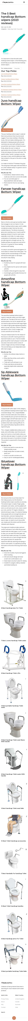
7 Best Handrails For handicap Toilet (13, 873)
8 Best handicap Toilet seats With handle (13, 775)
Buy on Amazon (7, 130)
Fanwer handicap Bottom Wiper (10, 79)
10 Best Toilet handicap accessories (13, 841)
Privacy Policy (5, 999)
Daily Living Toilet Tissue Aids (15, 29)
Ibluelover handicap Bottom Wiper (10, 95)
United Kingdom (19, 999)
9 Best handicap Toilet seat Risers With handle (13, 740)
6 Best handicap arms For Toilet (12, 939)
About (3, 1002)
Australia (17, 1004)
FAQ (2, 1004)
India (16, 1007)
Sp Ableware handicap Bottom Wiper (11, 89)
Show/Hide (17, 68)
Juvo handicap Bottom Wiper (9, 74)
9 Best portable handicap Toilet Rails (14, 971)
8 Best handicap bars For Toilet (12, 608)
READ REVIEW (7, 76)
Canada (17, 1002)
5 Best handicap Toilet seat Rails (12, 808)
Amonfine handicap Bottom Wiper (10, 84)
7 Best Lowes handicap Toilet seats (13, 640)
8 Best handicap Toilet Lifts (10, 673)
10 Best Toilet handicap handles (12, 906)
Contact (3, 1007)
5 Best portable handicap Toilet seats (12, 706)
